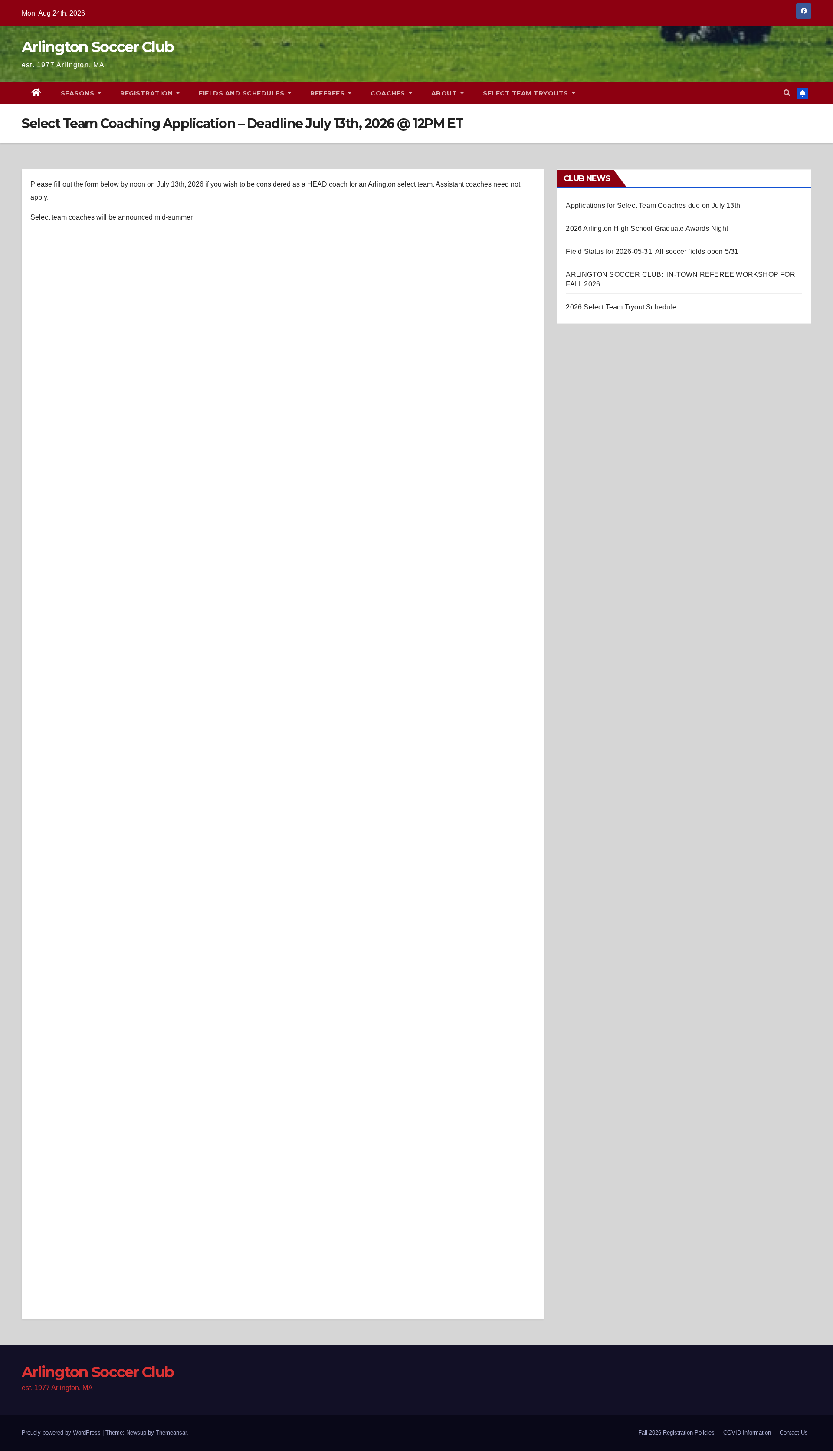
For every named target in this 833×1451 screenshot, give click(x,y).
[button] (787, 93)
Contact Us (794, 1432)
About (445, 93)
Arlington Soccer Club (98, 47)
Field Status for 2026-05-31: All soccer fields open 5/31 (652, 251)
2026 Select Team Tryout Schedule (621, 307)
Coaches (389, 93)
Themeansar (171, 1432)
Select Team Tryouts (526, 93)
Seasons (78, 93)
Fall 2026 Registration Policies (676, 1432)
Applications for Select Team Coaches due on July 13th (653, 205)
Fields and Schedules (242, 93)
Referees (328, 93)
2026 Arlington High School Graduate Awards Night (647, 228)
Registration (147, 93)
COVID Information (747, 1432)
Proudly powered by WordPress (62, 1432)
